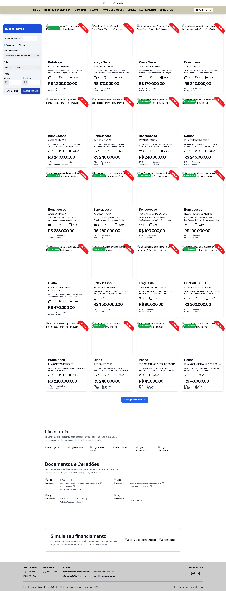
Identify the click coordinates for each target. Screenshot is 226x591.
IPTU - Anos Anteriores (69, 489)
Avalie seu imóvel (113, 10)
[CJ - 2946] (113, 3)
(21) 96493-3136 (50, 572)
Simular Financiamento (142, 10)
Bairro (6, 62)
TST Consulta (134, 500)
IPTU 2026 (64, 480)
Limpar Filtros (12, 91)
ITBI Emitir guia (66, 486)
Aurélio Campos (196, 587)
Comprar (80, 10)
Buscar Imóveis (30, 91)
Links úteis (166, 10)
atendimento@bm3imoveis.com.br (77, 576)
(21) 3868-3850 (29, 572)
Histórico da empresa (57, 10)
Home (36, 10)
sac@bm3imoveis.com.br (104, 572)
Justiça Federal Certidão (139, 486)
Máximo (27, 78)
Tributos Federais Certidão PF (72, 499)
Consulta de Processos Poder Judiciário (145, 483)
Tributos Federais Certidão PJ (71, 502)
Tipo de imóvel (11, 50)
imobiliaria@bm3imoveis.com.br (76, 572)
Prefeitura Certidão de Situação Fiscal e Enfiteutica (79, 483)
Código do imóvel (12, 38)
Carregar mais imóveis (134, 399)
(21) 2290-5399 (29, 576)
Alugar (94, 10)
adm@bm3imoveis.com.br (105, 576)
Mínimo (7, 78)
